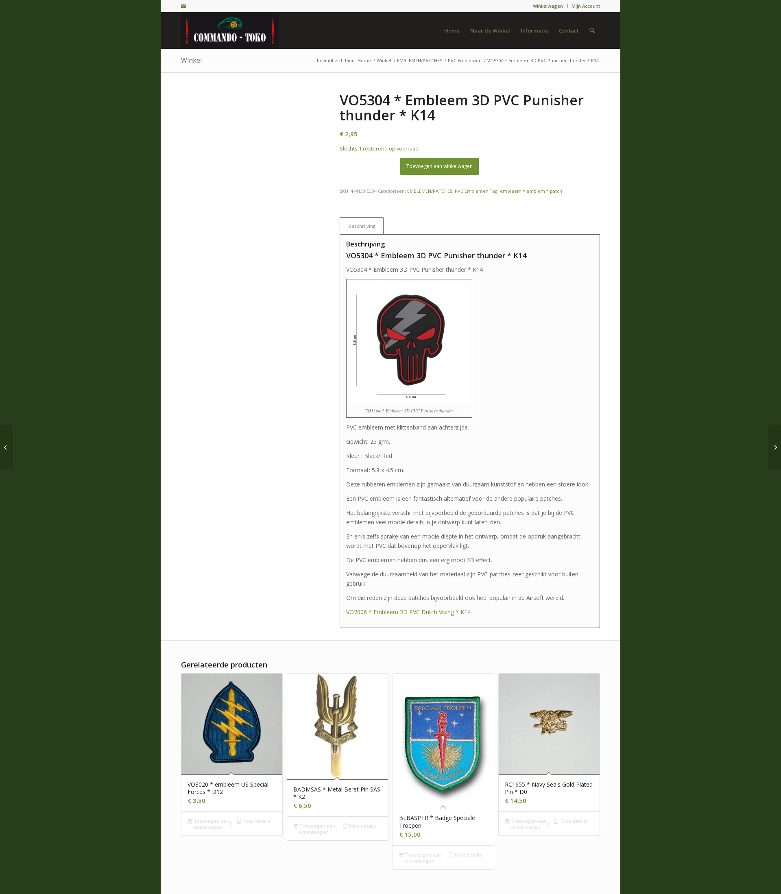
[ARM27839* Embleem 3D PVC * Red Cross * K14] (6, 447)
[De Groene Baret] (230, 30)
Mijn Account (586, 6)
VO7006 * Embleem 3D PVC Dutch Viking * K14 (408, 612)
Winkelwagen (548, 6)
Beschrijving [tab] (361, 226)
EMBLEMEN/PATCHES (429, 191)
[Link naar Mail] (183, 6)
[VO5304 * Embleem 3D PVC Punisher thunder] (250, 162)
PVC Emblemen (472, 191)
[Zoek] (592, 30)
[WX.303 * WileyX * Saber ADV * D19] (774, 447)
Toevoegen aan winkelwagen (439, 166)
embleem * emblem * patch (531, 191)
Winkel (191, 60)
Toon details (255, 821)
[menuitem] (548, 6)
